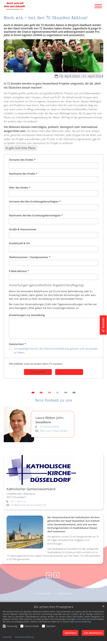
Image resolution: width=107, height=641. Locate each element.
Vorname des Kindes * (22, 159)
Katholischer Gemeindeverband (31, 489)
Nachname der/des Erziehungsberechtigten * (36, 215)
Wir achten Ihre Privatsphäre (53, 607)
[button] (49, 575)
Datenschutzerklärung (80, 621)
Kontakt (103, 323)
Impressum (7, 637)
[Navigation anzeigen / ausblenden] (98, 6)
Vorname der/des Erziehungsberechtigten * (35, 201)
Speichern (70, 632)
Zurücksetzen (38, 372)
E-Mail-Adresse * (19, 271)
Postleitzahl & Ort (19, 243)
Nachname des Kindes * (23, 173)
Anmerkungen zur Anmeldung (27, 315)
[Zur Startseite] (14, 6)
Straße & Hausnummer (23, 229)
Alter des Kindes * (20, 187)
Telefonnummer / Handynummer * (29, 257)
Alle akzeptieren (93, 632)
